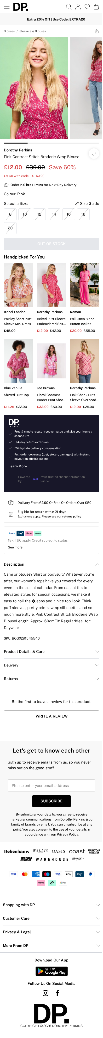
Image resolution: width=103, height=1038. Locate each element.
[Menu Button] (7, 7)
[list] (49, 88)
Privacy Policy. (66, 827)
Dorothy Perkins (18, 146)
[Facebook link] (56, 986)
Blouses (9, 31)
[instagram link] (44, 986)
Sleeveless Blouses (32, 31)
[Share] (93, 31)
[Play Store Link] (50, 964)
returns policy (71, 509)
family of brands (21, 817)
